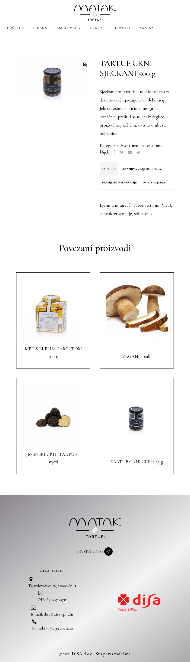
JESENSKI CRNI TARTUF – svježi (53, 458)
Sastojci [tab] (109, 169)
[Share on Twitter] (122, 152)
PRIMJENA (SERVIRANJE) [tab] (119, 182)
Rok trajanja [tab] (154, 182)
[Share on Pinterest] (138, 152)
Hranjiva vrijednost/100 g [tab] (143, 169)
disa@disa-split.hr (59, 614)
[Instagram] (108, 551)
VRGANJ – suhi (137, 356)
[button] (85, 65)
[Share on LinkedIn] (130, 152)
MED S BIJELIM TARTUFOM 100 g (53, 352)
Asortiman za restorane (141, 145)
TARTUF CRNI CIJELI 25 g (136, 462)
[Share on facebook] (114, 152)
